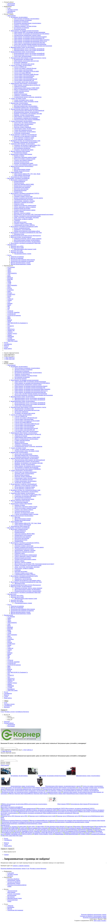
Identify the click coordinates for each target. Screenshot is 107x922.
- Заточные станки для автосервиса (24, 473)
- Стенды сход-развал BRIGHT (23, 422)
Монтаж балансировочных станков (21, 264)
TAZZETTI (10, 326)
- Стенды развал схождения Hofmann (24, 425)
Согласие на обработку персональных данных (13, 882)
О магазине (10, 873)
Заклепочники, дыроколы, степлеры (24, 201)
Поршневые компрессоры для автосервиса (26, 107)
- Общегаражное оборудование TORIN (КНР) (27, 437)
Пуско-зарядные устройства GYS (23, 139)
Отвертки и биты (19, 204)
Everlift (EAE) (11, 294)
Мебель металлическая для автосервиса (22, 166)
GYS (8, 302)
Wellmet (9, 335)
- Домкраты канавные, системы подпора (25, 375)
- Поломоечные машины (21, 502)
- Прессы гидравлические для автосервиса (26, 439)
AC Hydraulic (11, 267)
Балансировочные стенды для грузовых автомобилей (29, 54)
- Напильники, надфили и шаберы (24, 568)
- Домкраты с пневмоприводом (23, 445)
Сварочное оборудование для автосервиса (23, 143)
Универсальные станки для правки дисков (26, 101)
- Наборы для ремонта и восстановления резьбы (27, 565)
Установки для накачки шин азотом (24, 64)
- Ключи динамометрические (22, 577)
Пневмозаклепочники (20, 190)
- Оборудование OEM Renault (22, 524)
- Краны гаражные (19, 442)
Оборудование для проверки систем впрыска (27, 116)
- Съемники (17, 570)
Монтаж (9, 908)
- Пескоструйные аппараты (22, 475)
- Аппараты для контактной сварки (24, 499)
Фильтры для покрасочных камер (23, 163)
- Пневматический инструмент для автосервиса (27, 591)
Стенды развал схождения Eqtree (23, 70)
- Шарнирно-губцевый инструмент (24, 552)
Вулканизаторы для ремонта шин (23, 59)
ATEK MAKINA (12, 273)
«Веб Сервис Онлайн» (99, 920)
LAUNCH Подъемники (14, 315)
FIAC (8, 297)
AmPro (9, 268)
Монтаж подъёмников (17, 258)
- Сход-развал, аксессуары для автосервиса (26, 431)
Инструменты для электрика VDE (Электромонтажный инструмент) (33, 214)
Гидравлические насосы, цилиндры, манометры (27, 97)
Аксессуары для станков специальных (25, 122)
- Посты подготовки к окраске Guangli (25, 508)
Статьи (6, 347)
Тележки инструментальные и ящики (24, 210)
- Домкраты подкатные (20, 436)
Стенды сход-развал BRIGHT (22, 73)
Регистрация (11, 5)
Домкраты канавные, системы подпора (25, 26)
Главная (6, 854)
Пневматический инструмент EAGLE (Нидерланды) (26, 235)
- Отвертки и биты (19, 553)
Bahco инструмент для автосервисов (21, 237)
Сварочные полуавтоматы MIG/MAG (24, 146)
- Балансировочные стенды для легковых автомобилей (29, 402)
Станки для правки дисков (18, 98)
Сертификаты (11, 11)
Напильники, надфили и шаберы (23, 219)
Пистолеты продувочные (21, 189)
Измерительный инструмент (22, 208)
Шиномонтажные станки (14, 898)
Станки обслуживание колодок (23, 130)
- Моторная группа (19, 583)
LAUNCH (10, 311)
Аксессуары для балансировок (22, 56)
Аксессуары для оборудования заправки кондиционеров (30, 44)
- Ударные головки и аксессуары (23, 573)
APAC (9, 270)
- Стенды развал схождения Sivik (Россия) (26, 428)
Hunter (9, 305)
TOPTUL (10, 332)
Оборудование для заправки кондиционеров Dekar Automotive (31, 39)
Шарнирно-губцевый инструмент (23, 202)
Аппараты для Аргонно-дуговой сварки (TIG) (27, 145)
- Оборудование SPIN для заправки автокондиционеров (30, 381)
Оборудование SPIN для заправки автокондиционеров (29, 32)
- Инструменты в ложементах (22, 544)
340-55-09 (6, 751)
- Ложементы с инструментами (23, 579)
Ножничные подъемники (21, 21)
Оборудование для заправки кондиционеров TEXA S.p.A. (30, 41)
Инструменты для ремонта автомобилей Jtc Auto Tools (26, 232)
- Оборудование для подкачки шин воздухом (26, 410)
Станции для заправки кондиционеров (13, 894)
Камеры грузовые (19, 155)
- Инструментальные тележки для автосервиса (27, 589)
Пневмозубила (18, 192)
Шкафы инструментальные (22, 170)
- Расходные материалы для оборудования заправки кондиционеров (33, 395)
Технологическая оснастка (21, 161)
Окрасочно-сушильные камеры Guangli (25, 157)
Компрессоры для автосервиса (19, 103)
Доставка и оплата (12, 9)
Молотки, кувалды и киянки (22, 213)
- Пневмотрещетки (19, 532)
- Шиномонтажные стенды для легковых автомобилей (29, 398)
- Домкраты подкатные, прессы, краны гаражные (28, 588)
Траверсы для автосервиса (21, 24)
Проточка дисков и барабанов (22, 127)
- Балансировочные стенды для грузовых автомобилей (29, 404)
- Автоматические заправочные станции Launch (27, 384)
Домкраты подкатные (20, 86)
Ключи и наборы (19, 211)
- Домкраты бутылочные (21, 443)
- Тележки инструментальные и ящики (25, 559)
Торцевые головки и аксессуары (23, 196)
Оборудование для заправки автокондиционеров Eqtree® (30, 36)
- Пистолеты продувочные (21, 538)
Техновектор (11, 339)
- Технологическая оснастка (22, 511)
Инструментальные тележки (22, 169)
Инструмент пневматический (19, 180)
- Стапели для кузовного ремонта (23, 509)
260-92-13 (27, 750)
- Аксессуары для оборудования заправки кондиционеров (30, 393)
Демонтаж (10, 905)
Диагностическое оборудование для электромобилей (29, 110)
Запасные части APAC (17, 246)
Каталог (5, 763)
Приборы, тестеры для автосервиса (24, 115)
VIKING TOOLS (12, 333)
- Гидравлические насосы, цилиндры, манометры (28, 446)
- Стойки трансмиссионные (22, 440)
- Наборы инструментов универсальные (25, 555)
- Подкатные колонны (20, 378)
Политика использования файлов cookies (94, 917)
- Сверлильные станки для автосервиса (25, 478)
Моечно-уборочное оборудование (20, 151)
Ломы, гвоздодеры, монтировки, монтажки (26, 217)
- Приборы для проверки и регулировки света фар (28, 463)
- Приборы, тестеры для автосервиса (24, 464)
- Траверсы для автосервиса (22, 374)
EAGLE (9, 288)
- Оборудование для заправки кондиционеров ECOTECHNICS (32, 383)
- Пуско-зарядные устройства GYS (24, 488)
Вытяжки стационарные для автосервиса (25, 142)
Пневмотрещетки (19, 183)
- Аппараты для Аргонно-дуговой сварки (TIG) (27, 494)
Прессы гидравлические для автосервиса (25, 89)
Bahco (9, 276)
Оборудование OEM (16, 172)
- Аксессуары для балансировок (23, 405)
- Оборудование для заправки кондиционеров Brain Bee (30, 392)
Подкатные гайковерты (20, 62)
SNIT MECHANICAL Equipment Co (17, 323)
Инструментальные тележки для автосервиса (27, 240)
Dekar (9, 286)
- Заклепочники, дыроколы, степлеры (24, 550)
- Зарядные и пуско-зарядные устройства (25, 485)
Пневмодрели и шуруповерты (22, 186)
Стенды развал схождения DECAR (24, 80)
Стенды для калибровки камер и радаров (25, 164)
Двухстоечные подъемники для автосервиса (26, 18)
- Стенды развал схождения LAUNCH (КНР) (27, 420)
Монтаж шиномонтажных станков (20, 262)
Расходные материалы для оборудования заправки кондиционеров (33, 45)
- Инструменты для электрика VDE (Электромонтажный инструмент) (34, 564)
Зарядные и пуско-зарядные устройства (25, 136)
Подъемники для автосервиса (19, 17)
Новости (6, 345)
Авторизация (11, 3)
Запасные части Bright (17, 252)
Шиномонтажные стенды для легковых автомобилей (29, 48)
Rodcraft (9, 320)
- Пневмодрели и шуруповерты (23, 535)
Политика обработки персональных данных (13, 868)
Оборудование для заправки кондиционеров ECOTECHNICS (31, 33)
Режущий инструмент (20, 222)
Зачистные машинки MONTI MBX (24, 184)
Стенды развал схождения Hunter (23, 77)
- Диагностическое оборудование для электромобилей (29, 460)
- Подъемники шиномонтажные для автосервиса (28, 372)
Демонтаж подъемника (17, 256)
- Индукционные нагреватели (22, 497)
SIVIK (9, 321)
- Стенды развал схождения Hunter (24, 426)
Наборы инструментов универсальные (25, 205)
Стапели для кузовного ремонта (23, 160)
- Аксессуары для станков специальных (25, 472)
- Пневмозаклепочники (20, 539)
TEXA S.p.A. (11, 329)
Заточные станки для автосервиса (23, 124)
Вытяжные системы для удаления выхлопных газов (25, 140)
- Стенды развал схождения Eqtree (23, 419)
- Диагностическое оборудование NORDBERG (27, 469)
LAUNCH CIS (11, 314)
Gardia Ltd (10, 299)
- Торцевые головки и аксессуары (23, 545)
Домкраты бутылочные (20, 94)
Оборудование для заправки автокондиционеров (25, 30)
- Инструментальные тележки (22, 518)
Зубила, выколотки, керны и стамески (25, 207)
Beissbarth (10, 277)
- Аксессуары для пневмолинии (23, 454)
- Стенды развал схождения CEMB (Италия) (26, 423)
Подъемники (11, 896)
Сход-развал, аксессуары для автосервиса (26, 82)
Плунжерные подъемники (21, 27)
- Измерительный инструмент (22, 558)
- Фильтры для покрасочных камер (24, 512)
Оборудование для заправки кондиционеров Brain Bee (29, 42)
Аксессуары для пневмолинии (22, 104)
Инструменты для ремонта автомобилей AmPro (24, 226)
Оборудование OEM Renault (22, 175)
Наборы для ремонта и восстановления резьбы (27, 216)
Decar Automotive (12, 285)
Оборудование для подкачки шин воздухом (26, 61)
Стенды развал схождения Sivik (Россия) (25, 79)
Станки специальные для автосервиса (21, 121)
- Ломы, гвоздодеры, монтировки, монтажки (27, 567)
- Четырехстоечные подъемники (23, 369)
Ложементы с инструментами (22, 229)
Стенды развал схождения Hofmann (24, 76)
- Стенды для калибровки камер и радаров (26, 514)
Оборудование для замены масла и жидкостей (27, 85)
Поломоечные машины (20, 152)
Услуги (9, 255)
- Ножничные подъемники (21, 371)
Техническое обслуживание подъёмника (22, 261)
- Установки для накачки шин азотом (24, 413)
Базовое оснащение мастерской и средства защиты (28, 198)
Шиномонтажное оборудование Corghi (25, 249)
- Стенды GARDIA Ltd (20, 416)
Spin (8, 324)
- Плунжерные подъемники (22, 377)
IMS (8, 306)
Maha (8, 317)
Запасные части (11, 244)
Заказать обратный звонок (11, 353)
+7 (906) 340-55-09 (9, 359)
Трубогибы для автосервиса (22, 133)
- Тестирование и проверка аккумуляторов (26, 467)
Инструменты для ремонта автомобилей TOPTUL (25, 193)
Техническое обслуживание (15, 910)
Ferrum (9, 296)
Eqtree (9, 291)
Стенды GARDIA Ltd (20, 67)
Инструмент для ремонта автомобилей (18, 178)
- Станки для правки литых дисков (24, 449)
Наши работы (8, 348)
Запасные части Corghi (17, 247)
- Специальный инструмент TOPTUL (25, 574)
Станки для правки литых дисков (23, 100)
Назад (6, 362)
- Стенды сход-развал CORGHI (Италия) (25, 417)
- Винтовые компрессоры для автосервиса (26, 455)
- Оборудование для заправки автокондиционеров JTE (29, 387)
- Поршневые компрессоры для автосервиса (26, 457)
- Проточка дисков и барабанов (23, 476)
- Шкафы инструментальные (22, 520)
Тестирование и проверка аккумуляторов (26, 118)
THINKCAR (10, 330)
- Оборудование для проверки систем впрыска (27, 466)
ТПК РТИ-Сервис (12, 341)
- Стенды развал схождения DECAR (24, 429)
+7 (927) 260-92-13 (9, 357)
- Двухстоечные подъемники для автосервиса (27, 368)
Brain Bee (10, 279)
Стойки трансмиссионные (21, 91)
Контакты (10, 12)
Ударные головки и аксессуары (23, 223)
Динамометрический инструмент (23, 199)
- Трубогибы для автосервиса (22, 482)
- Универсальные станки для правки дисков (26, 451)
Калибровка (10, 907)
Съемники (17, 220)
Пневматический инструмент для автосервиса (27, 241)
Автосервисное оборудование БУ (20, 177)
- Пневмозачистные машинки (22, 536)
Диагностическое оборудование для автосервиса (24, 109)
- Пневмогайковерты (20, 530)
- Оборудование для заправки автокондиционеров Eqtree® (30, 386)
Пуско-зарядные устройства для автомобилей (24, 134)
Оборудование (11, 15)
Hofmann (9, 303)
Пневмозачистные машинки (22, 187)
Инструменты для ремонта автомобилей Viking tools (25, 243)
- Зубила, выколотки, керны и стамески (25, 556)
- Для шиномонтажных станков (23, 603)
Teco (8, 327)
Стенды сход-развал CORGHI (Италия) (25, 68)
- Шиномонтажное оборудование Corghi (25, 598)
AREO (9, 271)
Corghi (9, 283)
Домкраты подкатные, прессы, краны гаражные (27, 238)
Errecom (9, 292)
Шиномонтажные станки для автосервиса (23, 47)
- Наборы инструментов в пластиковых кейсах (27, 580)
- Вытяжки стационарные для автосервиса (26, 491)
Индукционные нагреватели (22, 148)
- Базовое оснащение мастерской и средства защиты (29, 547)
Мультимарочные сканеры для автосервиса (26, 112)
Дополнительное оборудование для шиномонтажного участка (28, 57)
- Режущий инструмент (20, 571)
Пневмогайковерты (19, 181)
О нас (9, 8)
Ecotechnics (10, 289)
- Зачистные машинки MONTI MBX (24, 533)
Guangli (9, 300)
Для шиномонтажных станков (22, 253)
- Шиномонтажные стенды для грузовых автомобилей (29, 399)
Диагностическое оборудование (12, 891)
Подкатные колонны (20, 29)
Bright (9, 280)
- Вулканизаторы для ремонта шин (24, 408)
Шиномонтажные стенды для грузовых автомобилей (29, 50)
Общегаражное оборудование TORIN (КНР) (26, 88)
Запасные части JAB (16, 250)
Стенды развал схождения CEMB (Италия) (26, 74)
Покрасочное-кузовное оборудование (21, 154)
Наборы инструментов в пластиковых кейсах (27, 231)
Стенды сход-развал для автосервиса (21, 65)
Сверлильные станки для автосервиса (25, 128)
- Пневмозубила (18, 541)
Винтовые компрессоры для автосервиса (25, 106)
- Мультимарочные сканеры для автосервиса (26, 461)
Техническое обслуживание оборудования (23, 259)
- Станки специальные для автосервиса (25, 481)
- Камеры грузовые (19, 505)
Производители (8, 615)
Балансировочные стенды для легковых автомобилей (29, 53)
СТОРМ (9, 338)
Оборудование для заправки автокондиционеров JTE (29, 38)
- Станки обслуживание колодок (23, 479)
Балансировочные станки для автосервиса (23, 51)
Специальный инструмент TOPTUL (24, 225)
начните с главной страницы (21, 865)
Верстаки (16, 167)
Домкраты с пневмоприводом (22, 95)
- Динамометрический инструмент (24, 549)
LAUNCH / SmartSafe (13, 312)
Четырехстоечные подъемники (23, 20)
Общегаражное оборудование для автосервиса (24, 83)
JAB (8, 308)
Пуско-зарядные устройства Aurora (24, 137)
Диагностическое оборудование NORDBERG (27, 119)
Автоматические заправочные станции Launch (27, 35)
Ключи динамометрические (22, 228)
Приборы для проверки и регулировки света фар (28, 113)
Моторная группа (19, 234)
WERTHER (10, 336)
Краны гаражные (19, 92)
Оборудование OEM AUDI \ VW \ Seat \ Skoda (27, 173)
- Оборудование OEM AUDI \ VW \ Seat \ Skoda (27, 523)
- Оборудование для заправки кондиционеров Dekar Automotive (32, 389)
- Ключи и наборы (19, 561)
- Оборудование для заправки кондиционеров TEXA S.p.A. (31, 390)
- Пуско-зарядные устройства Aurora (24, 487)
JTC (8, 309)
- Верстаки (17, 517)
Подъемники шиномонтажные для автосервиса (27, 23)
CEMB (9, 282)
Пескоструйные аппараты (21, 125)
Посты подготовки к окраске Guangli (24, 158)
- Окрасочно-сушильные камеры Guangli (25, 506)
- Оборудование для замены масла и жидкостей (27, 434)
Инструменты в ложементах (22, 195)
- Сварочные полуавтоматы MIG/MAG (25, 496)
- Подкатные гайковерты (21, 411)
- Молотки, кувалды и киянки (22, 562)
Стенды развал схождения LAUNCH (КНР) (26, 71)
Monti (9, 318)
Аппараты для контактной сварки (23, 149)
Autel (8, 274)
